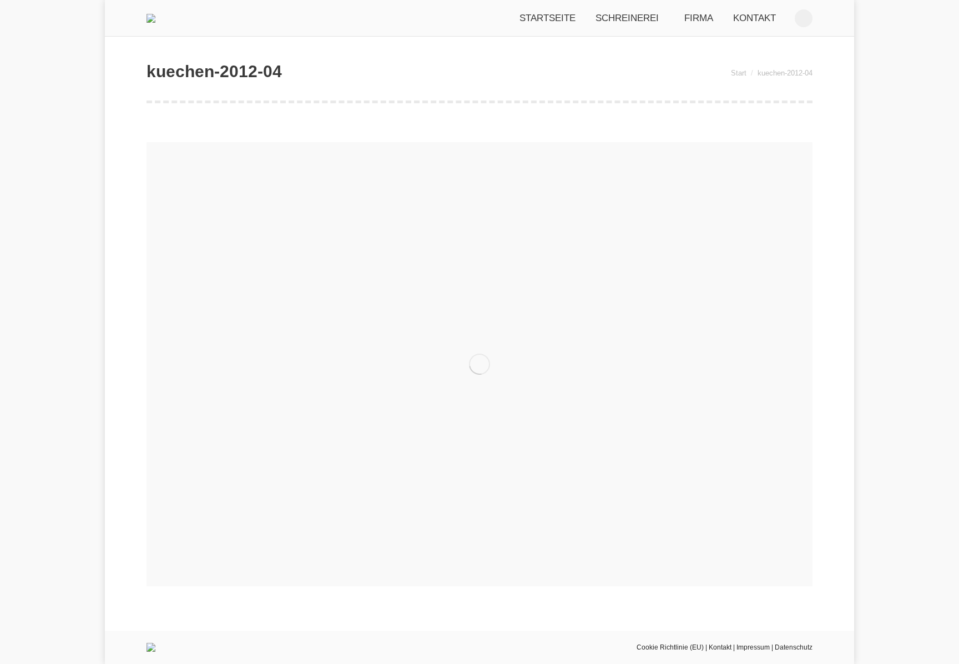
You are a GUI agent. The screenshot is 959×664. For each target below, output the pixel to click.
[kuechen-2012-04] (479, 364)
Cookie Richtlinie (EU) (670, 647)
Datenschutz (793, 647)
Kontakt (720, 647)
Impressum (753, 647)
